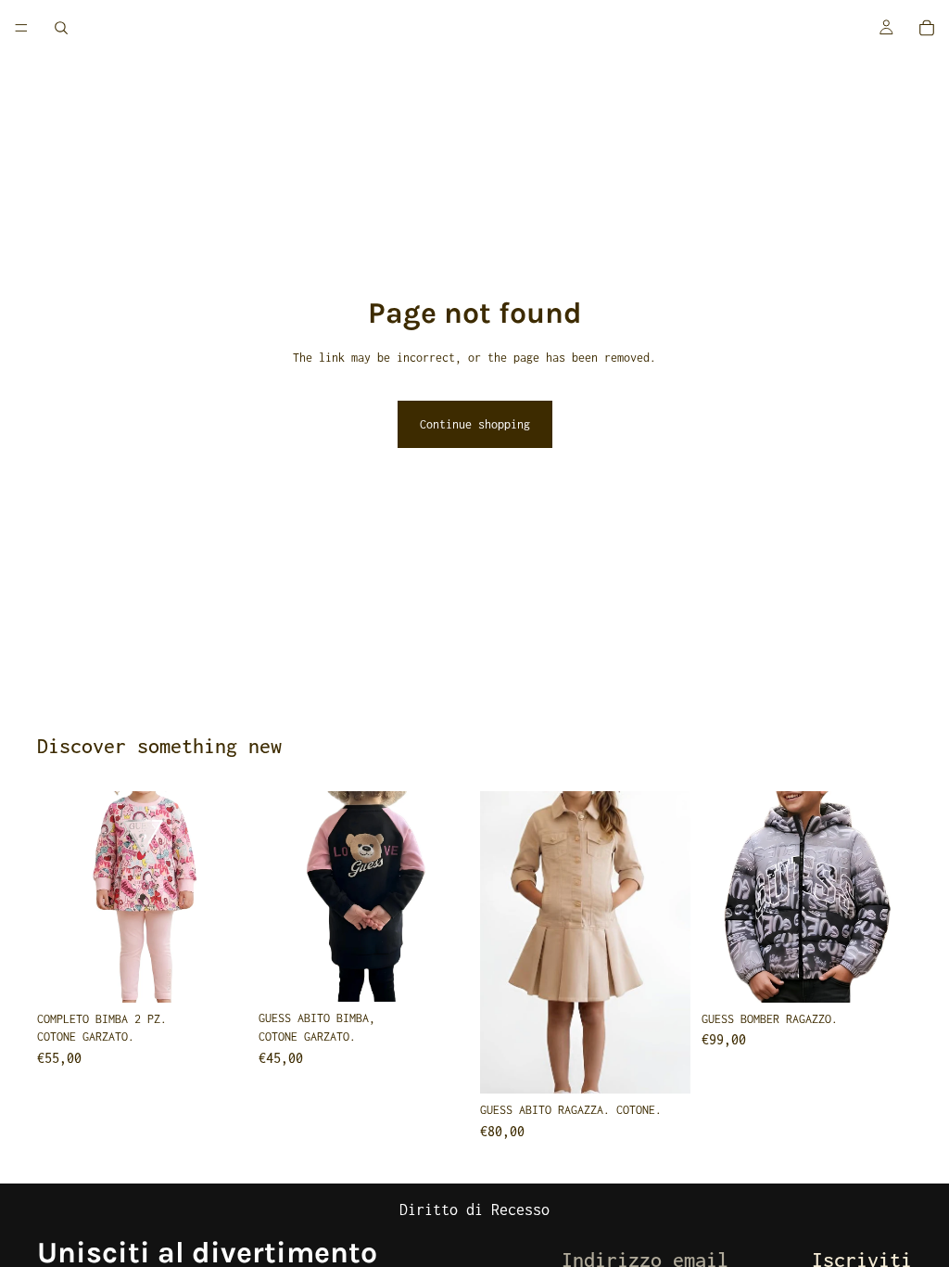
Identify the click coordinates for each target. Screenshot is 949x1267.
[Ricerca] (61, 27)
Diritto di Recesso (474, 1209)
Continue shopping (475, 424)
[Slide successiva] (227, 897)
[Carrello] (926, 27)
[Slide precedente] (57, 897)
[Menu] (21, 27)
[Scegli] (218, 974)
